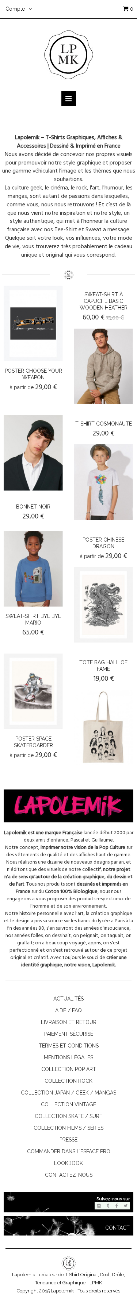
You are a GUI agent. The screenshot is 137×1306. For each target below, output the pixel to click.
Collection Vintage (68, 1104)
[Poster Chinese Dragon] (103, 605)
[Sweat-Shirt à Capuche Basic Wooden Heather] (103, 366)
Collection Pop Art (68, 1069)
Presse (68, 1140)
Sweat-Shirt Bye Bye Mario (33, 619)
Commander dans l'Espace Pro (68, 1151)
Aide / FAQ (68, 1010)
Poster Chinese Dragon (103, 543)
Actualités (68, 999)
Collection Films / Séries (68, 1128)
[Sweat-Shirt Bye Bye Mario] (33, 569)
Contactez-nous (68, 1175)
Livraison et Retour (68, 1022)
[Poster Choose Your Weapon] (33, 323)
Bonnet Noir (33, 507)
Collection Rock (68, 1081)
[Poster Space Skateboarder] (33, 691)
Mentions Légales (68, 1057)
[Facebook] (116, 1205)
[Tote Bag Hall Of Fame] (103, 727)
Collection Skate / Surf (68, 1116)
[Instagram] (99, 1205)
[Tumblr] (107, 1205)
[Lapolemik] (68, 54)
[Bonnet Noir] (33, 453)
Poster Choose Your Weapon (33, 374)
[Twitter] (125, 1205)
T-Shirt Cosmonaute (103, 424)
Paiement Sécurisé (68, 1034)
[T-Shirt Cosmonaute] (103, 482)
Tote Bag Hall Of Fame (103, 665)
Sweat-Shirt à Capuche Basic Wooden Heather (104, 301)
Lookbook (68, 1163)
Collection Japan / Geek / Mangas (68, 1093)
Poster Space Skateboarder (33, 742)
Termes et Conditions (69, 1046)
